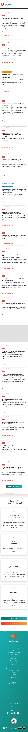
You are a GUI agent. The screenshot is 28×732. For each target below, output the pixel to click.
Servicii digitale (14, 660)
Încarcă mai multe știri (14, 486)
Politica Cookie (14, 674)
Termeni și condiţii (14, 670)
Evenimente (14, 658)
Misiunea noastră (14, 649)
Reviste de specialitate (14, 652)
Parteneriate (14, 662)
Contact (14, 664)
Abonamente (14, 654)
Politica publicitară (14, 672)
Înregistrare (14, 618)
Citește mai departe (7, 35)
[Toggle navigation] (25, 4)
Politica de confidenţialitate (14, 668)
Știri (14, 651)
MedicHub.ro (14, 706)
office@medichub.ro (14, 703)
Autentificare (14, 623)
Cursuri (14, 656)
